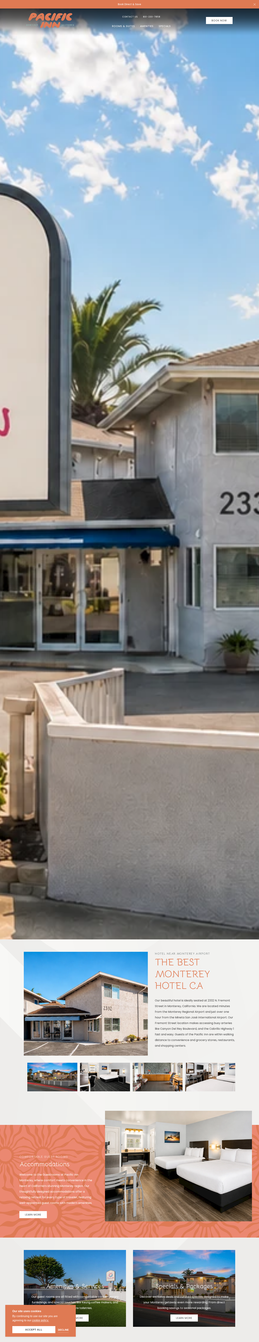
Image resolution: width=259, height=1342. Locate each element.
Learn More (33, 1214)
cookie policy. (40, 1320)
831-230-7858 (151, 16)
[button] (254, 4)
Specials (165, 26)
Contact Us (130, 16)
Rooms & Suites (123, 26)
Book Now (219, 20)
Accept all (33, 1329)
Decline (63, 1329)
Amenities (146, 26)
